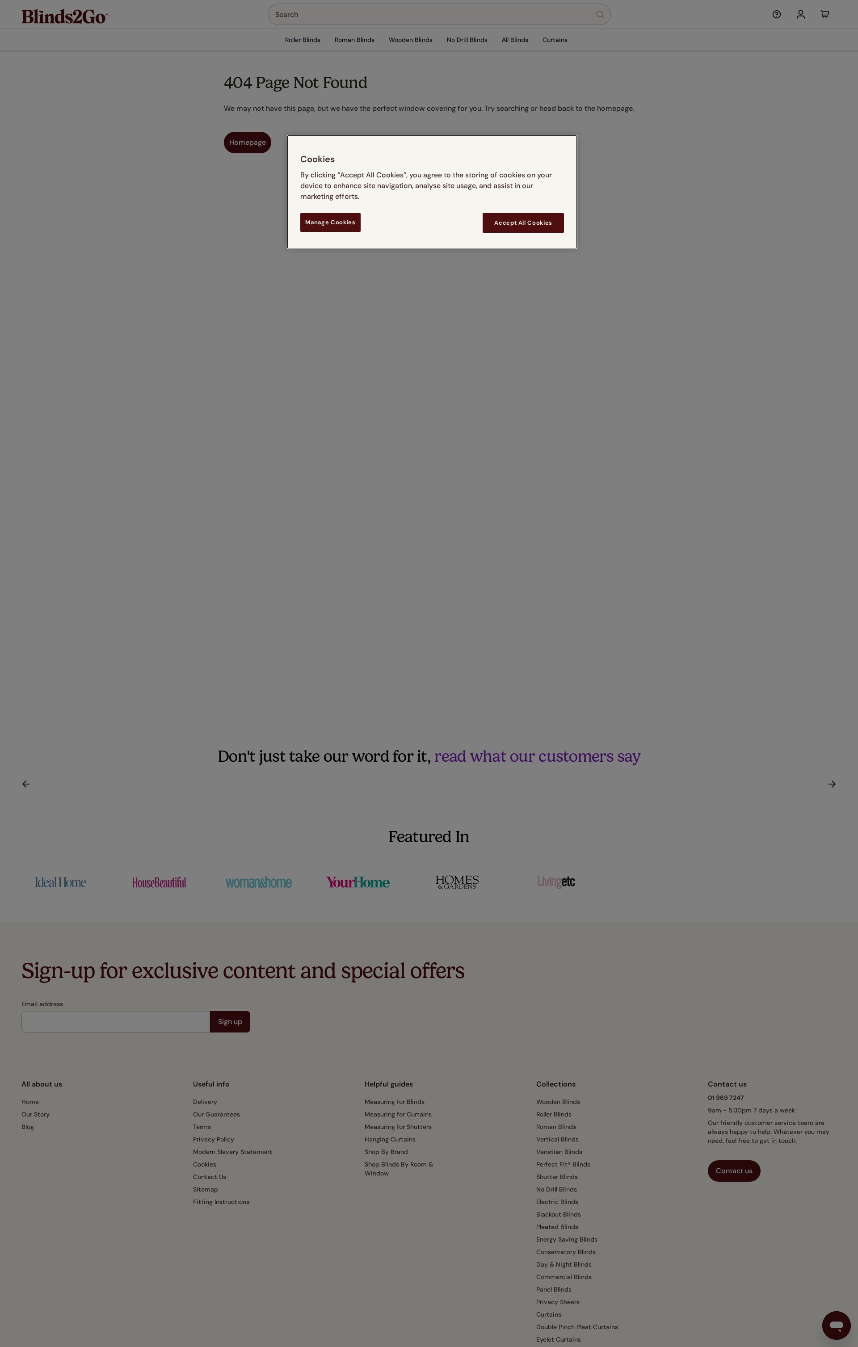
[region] (432, 192)
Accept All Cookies (523, 223)
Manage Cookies (330, 222)
